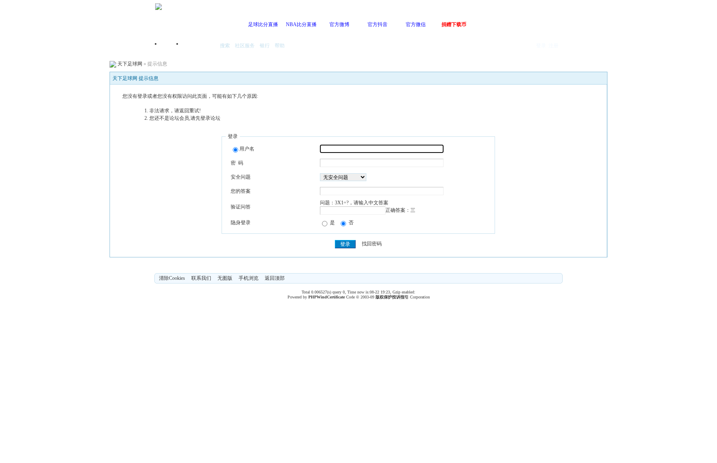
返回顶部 (275, 278)
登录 (541, 45)
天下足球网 (129, 64)
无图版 (224, 278)
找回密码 (372, 244)
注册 (553, 45)
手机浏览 (249, 278)
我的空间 (199, 46)
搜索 (225, 45)
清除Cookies (172, 278)
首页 (172, 46)
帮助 (280, 45)
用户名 (246, 149)
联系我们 (201, 278)
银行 (265, 45)
